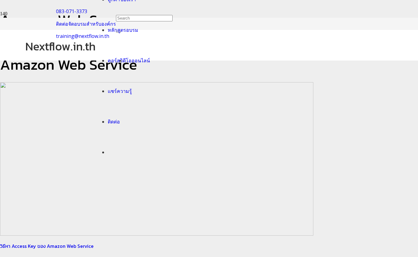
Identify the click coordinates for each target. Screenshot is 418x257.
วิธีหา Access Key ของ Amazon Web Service (47, 246)
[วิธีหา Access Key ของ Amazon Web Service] (156, 234)
